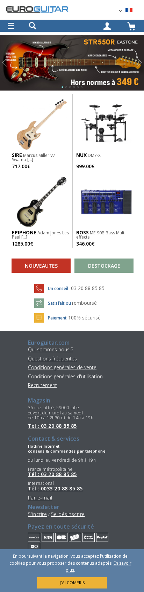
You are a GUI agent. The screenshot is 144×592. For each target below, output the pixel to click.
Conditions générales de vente (62, 367)
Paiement (57, 318)
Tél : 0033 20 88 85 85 (55, 488)
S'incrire (37, 514)
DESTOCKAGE (104, 265)
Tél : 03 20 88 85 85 (52, 426)
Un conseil (58, 288)
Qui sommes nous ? (50, 349)
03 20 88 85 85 (88, 288)
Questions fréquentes (52, 358)
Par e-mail (40, 497)
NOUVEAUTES (41, 265)
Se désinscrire (68, 514)
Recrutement (42, 385)
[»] (133, 10)
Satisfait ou (60, 303)
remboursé (84, 303)
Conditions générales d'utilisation (65, 376)
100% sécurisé (84, 317)
